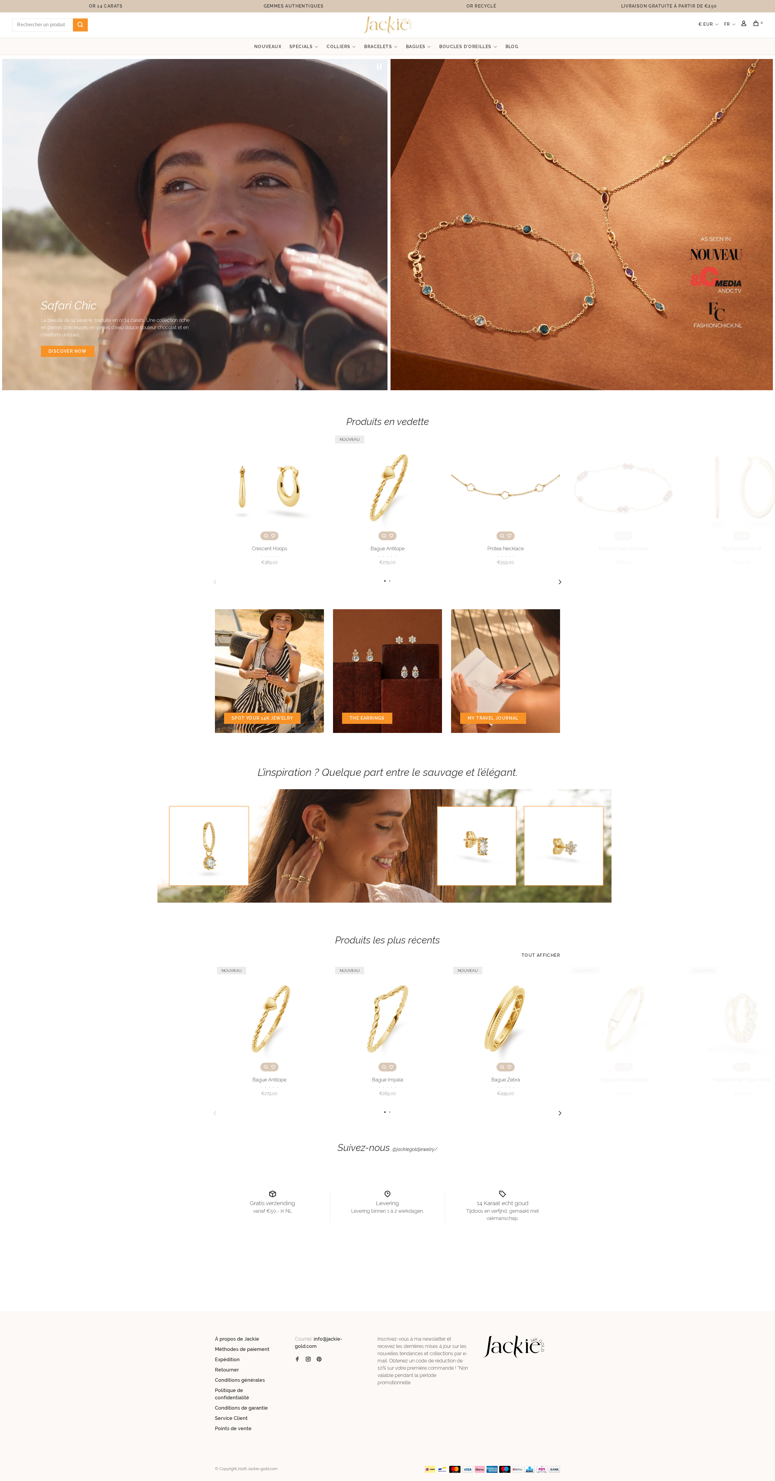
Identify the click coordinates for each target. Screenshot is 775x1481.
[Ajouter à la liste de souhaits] (273, 536)
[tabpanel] (195, 224)
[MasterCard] (454, 1471)
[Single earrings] (387, 846)
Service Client (231, 1418)
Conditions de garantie (241, 1408)
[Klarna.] (480, 1471)
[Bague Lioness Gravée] (623, 1019)
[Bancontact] (442, 1471)
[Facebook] (297, 1359)
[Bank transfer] (554, 1471)
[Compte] (744, 24)
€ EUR (706, 24)
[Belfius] (517, 1471)
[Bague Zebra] (505, 1019)
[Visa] (467, 1471)
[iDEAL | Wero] (430, 1471)
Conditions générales (240, 1380)
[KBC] (529, 1471)
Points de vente (233, 1428)
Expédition (227, 1359)
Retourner (227, 1370)
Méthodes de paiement (242, 1349)
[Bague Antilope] (387, 487)
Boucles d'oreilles (465, 46)
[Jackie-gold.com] (514, 1347)
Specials (301, 46)
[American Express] (492, 1471)
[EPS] (541, 1471)
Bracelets (378, 46)
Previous (215, 582)
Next (560, 582)
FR (727, 24)
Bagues (415, 46)
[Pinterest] (319, 1359)
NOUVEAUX (268, 46)
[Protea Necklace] (505, 487)
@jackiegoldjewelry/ (414, 1149)
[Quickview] (266, 536)
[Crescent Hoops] (269, 487)
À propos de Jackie (237, 1339)
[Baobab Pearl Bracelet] (623, 487)
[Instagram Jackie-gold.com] (308, 1359)
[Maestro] (504, 1471)
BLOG (512, 46)
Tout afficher (541, 955)
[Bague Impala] (387, 1019)
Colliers (338, 46)
